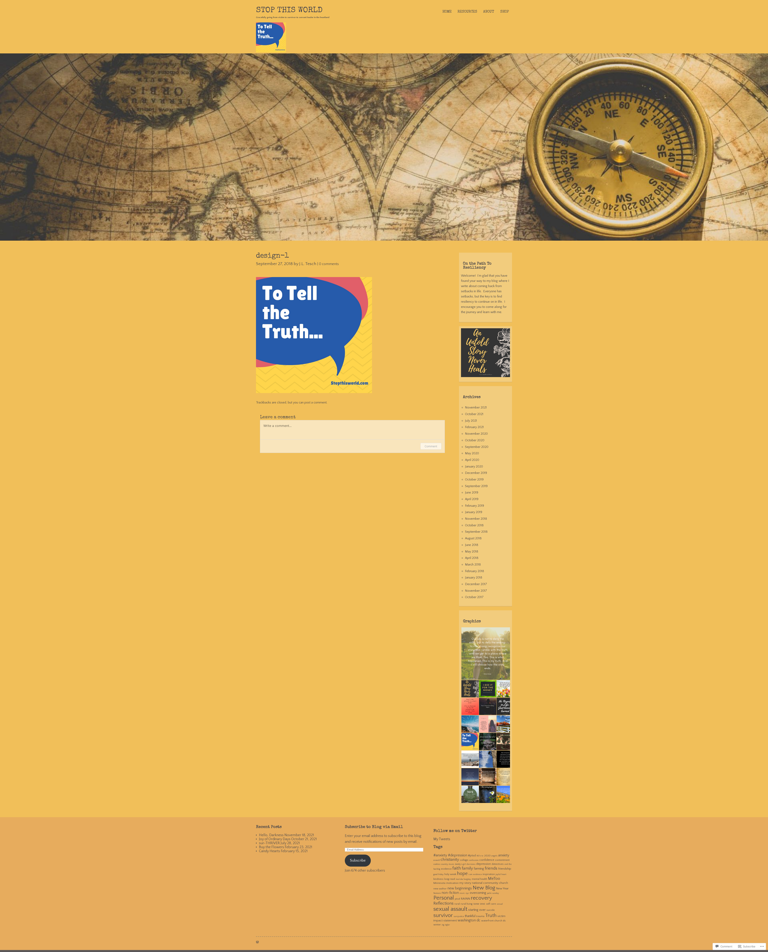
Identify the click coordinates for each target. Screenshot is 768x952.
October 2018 (474, 525)
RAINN (465, 898)
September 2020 (476, 447)
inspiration (489, 874)
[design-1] (314, 392)
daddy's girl (460, 864)
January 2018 (473, 577)
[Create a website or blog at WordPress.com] (257, 942)
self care (491, 903)
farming (479, 868)
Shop (504, 12)
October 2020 (474, 440)
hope (462, 873)
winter (437, 924)
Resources (467, 12)
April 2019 (471, 499)
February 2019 (474, 506)
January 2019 (473, 512)
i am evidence (475, 874)
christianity (450, 859)
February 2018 (474, 571)
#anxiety (440, 855)
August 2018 (473, 538)
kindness (438, 879)
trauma (480, 916)
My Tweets (441, 839)
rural (457, 903)
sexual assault (450, 909)
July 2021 (471, 420)
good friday (438, 874)
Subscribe (358, 861)
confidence (486, 860)
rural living (466, 903)
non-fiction (450, 893)
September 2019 (476, 486)
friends (491, 868)
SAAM (476, 904)
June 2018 (471, 545)
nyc (467, 893)
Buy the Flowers (271, 847)
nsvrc (462, 893)
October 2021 (474, 414)
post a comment (315, 402)
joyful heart (501, 874)
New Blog (484, 888)
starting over (477, 910)
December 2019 (476, 473)
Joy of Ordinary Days (274, 839)
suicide (490, 910)
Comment (431, 446)
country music (447, 864)
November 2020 (476, 433)
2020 (487, 855)
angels (494, 856)
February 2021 (474, 427)
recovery (481, 898)
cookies (436, 864)
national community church (490, 883)
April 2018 (471, 558)
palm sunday (493, 893)
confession (474, 860)
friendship (504, 868)
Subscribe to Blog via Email (374, 827)
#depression (457, 855)
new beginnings (459, 888)
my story (465, 883)
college (464, 860)
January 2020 (474, 466)
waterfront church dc (493, 920)
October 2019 (474, 479)
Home (447, 12)
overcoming (478, 893)
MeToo (494, 878)
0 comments (329, 264)
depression (483, 864)
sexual (500, 904)
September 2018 (476, 532)
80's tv (480, 856)
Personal (443, 898)
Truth (491, 915)
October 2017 (474, 597)
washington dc (469, 920)
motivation (452, 883)
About (488, 12)
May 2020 (472, 453)
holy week (450, 874)
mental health (479, 879)
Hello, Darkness (271, 835)
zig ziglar (446, 925)
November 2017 (476, 591)
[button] (487, 653)
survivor (443, 915)
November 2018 (476, 519)
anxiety (503, 855)
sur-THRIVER (269, 843)
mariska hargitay (463, 879)
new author (440, 888)
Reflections (443, 903)
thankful (470, 916)
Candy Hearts (269, 851)
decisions (471, 864)
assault (436, 860)
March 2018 (473, 564)
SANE (482, 904)
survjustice (459, 916)
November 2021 (476, 407)
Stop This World (289, 11)
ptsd (457, 898)
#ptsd (472, 855)
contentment (502, 860)
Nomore (437, 893)
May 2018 (471, 551)
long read (449, 879)
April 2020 (472, 460)
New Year (502, 888)
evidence (446, 868)
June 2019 (471, 492)
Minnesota (439, 883)
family (467, 868)
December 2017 (476, 584)
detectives (498, 864)
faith (456, 868)
